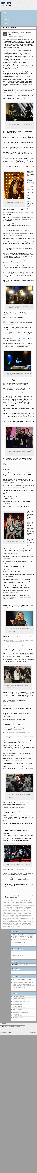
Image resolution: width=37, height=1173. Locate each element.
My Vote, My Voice (18, 936)
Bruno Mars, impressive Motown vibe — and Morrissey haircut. (16, 157)
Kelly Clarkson (25, 915)
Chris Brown (6, 907)
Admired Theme (33, 1032)
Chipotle (31, 905)
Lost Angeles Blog (17, 1004)
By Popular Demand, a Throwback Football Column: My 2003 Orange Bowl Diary (23, 941)
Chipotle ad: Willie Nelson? (13, 388)
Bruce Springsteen (12, 901)
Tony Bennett (23, 925)
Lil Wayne (17, 917)
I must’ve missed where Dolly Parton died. (17, 732)
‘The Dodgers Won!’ (18, 938)
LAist (14, 1003)
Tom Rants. (6, 2)
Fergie (4, 912)
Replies (18, 926)
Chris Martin (13, 907)
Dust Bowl (17, 910)
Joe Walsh (25, 913)
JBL (13, 913)
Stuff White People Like (19, 1008)
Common (5, 909)
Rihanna (5, 921)
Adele (28, 902)
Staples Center (29, 921)
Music (27, 901)
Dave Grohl (11, 909)
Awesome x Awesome (19, 998)
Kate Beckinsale (11, 915)
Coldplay (28, 907)
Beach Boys (9, 904)
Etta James (22, 910)
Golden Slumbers (7, 913)
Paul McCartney (16, 920)
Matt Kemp (13, 918)
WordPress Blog (17, 1015)
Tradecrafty (16, 1011)
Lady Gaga (12, 917)
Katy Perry (18, 915)
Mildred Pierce (29, 918)
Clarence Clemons (21, 907)
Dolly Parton (30, 909)
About (5, 16)
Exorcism (28, 910)
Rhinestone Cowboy (25, 920)
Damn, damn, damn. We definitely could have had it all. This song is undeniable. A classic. (18, 640)
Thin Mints (16, 925)
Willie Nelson (11, 926)
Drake (12, 910)
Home (4, 12)
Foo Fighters (10, 912)
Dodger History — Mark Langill (21, 1001)
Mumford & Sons (7, 920)
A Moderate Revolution (19, 996)
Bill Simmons (13, 39)
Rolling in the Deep (12, 921)
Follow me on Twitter (17, 955)
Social (5, 24)
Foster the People (18, 912)
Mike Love (22, 918)
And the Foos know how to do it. (25, 321)
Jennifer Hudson (18, 913)
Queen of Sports (17, 1006)
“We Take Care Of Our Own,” (23, 58)
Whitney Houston (27, 52)
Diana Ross (23, 909)
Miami (17, 918)
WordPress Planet (18, 1017)
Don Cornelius (6, 910)
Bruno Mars (16, 905)
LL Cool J (23, 917)
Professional (7, 20)
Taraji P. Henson (15, 923)
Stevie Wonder (6, 923)
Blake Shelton (22, 904)
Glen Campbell (27, 912)
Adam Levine (23, 902)
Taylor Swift (23, 923)
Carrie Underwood (24, 905)
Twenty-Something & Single (20, 1012)
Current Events (21, 901)
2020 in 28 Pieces (17, 935)
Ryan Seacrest (21, 921)
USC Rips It (16, 1014)
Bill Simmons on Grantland (20, 1000)
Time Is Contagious (18, 1009)
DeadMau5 (17, 909)
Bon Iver (29, 904)
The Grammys (10, 902)
